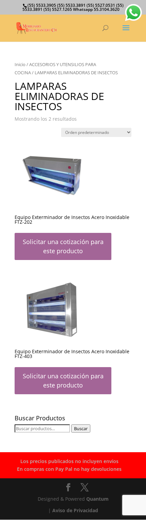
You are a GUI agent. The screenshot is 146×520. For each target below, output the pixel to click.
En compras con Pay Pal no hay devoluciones (69, 469)
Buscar (81, 428)
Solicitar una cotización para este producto (63, 246)
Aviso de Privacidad (75, 510)
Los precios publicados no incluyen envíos (69, 461)
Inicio (20, 64)
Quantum (97, 499)
